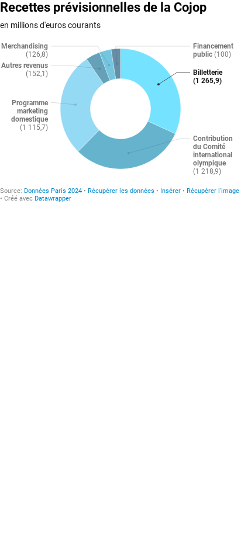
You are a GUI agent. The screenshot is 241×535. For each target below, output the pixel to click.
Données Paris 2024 (53, 191)
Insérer (170, 191)
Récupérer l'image (213, 191)
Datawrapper (53, 198)
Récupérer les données (121, 191)
